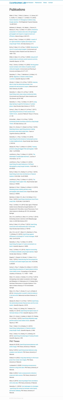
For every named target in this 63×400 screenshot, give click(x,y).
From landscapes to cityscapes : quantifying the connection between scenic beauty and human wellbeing (23, 388)
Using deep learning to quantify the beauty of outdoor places (23, 104)
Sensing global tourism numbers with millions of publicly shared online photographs (23, 67)
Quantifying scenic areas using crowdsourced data (22, 94)
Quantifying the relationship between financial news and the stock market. (23, 303)
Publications (38, 2)
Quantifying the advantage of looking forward (26, 336)
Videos (45, 2)
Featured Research (28, 2)
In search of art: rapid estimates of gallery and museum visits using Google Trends (23, 42)
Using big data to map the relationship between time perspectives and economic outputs (23, 84)
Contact (50, 2)
